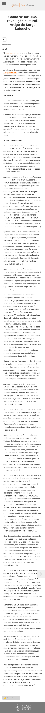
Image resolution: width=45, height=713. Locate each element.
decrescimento (12, 53)
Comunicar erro (11, 698)
